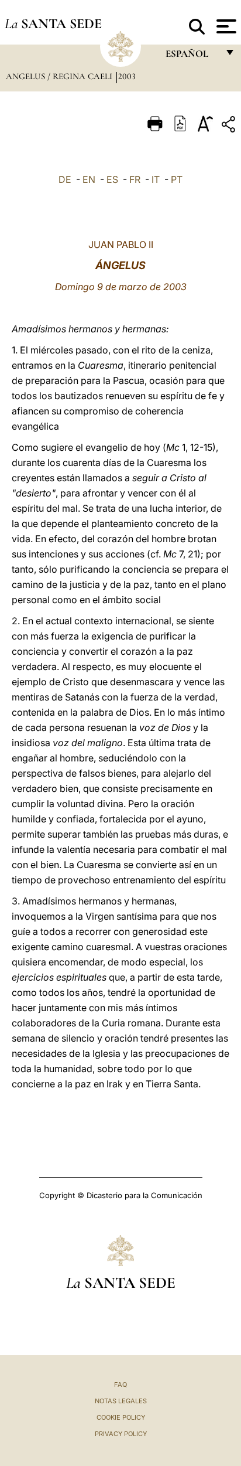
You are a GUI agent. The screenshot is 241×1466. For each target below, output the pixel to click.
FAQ (120, 1384)
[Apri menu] (225, 26)
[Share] (230, 126)
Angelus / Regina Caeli (60, 76)
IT (156, 179)
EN (88, 179)
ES (112, 179)
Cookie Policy (121, 1417)
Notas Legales (121, 1401)
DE (64, 179)
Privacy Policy (121, 1434)
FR (134, 179)
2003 (127, 76)
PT (177, 179)
